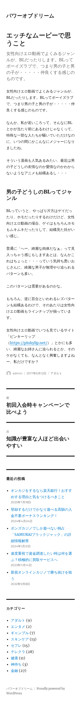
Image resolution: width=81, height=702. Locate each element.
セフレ (16, 645)
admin (17, 373)
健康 (14, 658)
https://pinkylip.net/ (28, 342)
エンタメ (18, 626)
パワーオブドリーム (30, 16)
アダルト (56, 373)
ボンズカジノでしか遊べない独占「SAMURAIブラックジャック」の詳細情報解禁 (41, 534)
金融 (14, 670)
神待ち (16, 664)
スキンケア (20, 639)
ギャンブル (20, 633)
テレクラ (18, 651)
